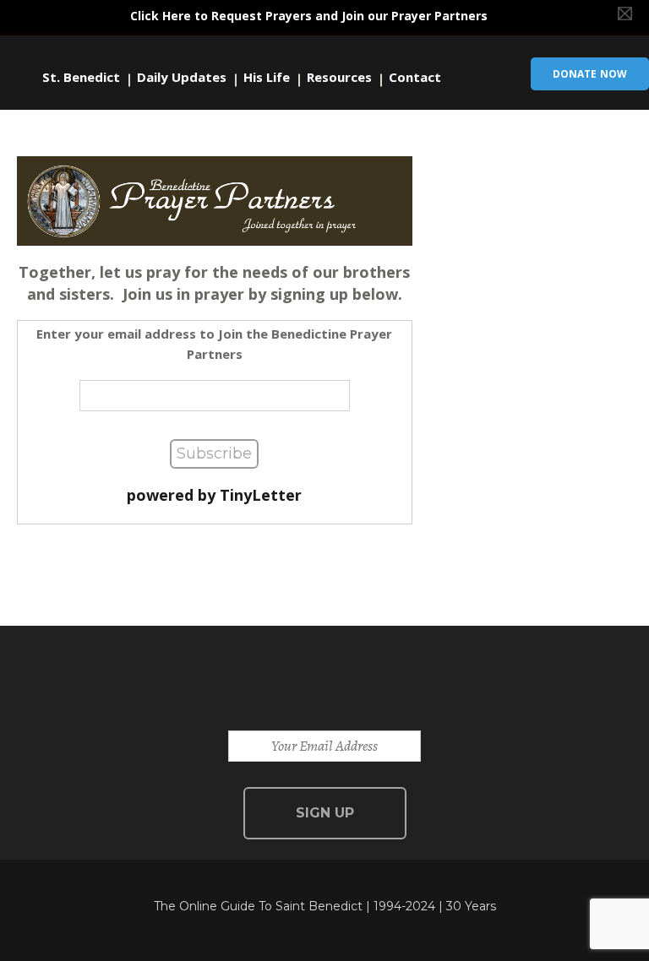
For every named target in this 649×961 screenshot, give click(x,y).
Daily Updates (181, 77)
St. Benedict (81, 77)
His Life (266, 77)
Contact (415, 77)
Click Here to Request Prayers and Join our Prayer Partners (309, 16)
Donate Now (590, 74)
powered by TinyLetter (214, 495)
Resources (339, 77)
